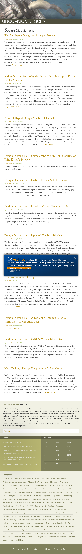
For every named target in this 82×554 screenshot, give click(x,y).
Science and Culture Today (19, 268)
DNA (4, 496)
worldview (19, 540)
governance (44, 509)
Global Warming (32, 509)
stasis (30, 537)
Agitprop (42, 479)
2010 (57, 459)
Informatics (32, 513)
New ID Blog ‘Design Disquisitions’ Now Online (33, 368)
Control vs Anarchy (49, 489)
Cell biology (43, 485)
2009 (69, 459)
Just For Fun (38, 516)
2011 (45, 459)
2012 (69, 455)
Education (27, 496)
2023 (45, 442)
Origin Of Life (7, 526)
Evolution (12, 499)
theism (50, 537)
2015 (69, 451)
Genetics (51, 506)
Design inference (71, 492)
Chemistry (52, 485)
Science (50, 530)
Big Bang (38, 482)
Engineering (47, 496)
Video (5, 540)
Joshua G (9, 39)
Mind (59, 520)
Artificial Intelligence (10, 482)
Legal (69, 516)
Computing (19, 489)
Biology (46, 482)
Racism (15, 530)
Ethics (5, 499)
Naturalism (29, 523)
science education (60, 530)
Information (42, 513)
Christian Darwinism (65, 485)
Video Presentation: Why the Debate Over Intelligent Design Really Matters (40, 78)
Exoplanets (7, 502)
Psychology (7, 530)
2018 (69, 446)
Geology (22, 509)
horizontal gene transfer (58, 509)
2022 (57, 442)
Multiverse (6, 523)
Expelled (15, 502)
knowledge (48, 516)
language (57, 516)
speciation (6, 537)
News (48, 523)
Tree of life (71, 537)
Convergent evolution (65, 489)
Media (45, 520)
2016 (57, 451)
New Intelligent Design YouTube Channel (29, 118)
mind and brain (67, 520)
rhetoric (30, 530)
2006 (69, 463)
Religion (23, 530)
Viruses (11, 540)
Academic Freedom (19, 479)
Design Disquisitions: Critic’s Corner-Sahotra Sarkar (36, 180)
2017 (45, 451)
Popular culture (59, 526)
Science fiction (8, 533)
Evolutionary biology (24, 499)
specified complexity (19, 537)
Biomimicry (54, 482)
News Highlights (57, 523)
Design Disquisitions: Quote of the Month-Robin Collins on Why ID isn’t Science (40, 157)
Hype (25, 513)
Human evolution (9, 513)
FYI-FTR (30, 506)
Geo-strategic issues (10, 509)
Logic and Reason (24, 520)
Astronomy (22, 482)
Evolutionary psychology (61, 499)
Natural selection (18, 523)
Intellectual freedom (69, 513)
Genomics (59, 506)
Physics (36, 526)
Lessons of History (9, 520)
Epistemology (67, 496)
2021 (69, 442)
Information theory (54, 513)
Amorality (50, 479)
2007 (57, 463)
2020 (45, 446)
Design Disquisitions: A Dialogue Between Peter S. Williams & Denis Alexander (35, 319)
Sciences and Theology (23, 533)
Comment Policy (60, 549)
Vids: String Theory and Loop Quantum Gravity (20, 464)
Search (74, 431)
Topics (16, 549)
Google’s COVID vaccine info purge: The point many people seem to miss (19, 452)
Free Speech (20, 506)
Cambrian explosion (23, 485)
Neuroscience (39, 523)
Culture (31, 492)
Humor (18, 513)
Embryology (37, 496)
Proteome (69, 526)
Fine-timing (67, 502)
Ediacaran (19, 496)
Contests (38, 489)
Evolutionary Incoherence (42, 499)
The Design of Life (40, 537)
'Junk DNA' (7, 479)
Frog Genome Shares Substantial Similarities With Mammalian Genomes (19, 458)
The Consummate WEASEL (13, 442)
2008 (45, 463)
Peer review (18, 526)
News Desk (27, 549)
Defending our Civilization (54, 492)
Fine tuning (57, 502)
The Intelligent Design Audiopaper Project (29, 35)
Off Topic (68, 523)
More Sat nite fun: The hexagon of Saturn (18, 446)
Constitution (29, 489)
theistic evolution (60, 537)
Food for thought (8, 506)
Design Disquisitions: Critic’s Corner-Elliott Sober (34, 339)
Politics (49, 526)
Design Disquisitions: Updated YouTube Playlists (33, 235)
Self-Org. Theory (59, 533)
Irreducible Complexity (24, 516)
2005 (45, 468)
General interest (40, 506)
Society (69, 533)
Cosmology (7, 492)
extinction (23, 502)
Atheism (31, 482)
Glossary (38, 549)
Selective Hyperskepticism (42, 533)
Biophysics (64, 482)
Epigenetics (57, 496)
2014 (45, 455)
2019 (57, 446)
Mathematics (36, 520)
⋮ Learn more (14, 271)
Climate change (8, 489)
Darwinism (40, 492)
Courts (15, 492)
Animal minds (60, 479)
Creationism (23, 492)
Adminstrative (33, 479)
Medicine (52, 520)
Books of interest (9, 485)
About (48, 549)
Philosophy (28, 526)
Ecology (11, 496)
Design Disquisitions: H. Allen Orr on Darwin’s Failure (37, 206)
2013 (57, 455)
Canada (35, 485)
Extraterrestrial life (35, 502)
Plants (43, 526)
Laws (64, 516)
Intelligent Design (9, 516)
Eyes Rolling (47, 502)
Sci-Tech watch (39, 530)
